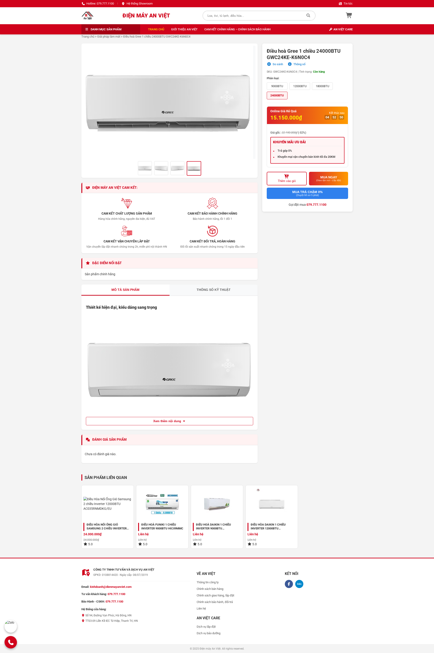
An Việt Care (343, 29)
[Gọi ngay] (11, 642)
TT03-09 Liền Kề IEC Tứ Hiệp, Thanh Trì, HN (111, 620)
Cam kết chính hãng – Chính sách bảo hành (237, 29)
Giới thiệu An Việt (184, 29)
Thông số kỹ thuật (214, 290)
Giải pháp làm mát (108, 36)
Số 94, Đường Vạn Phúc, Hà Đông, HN (108, 615)
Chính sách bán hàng (210, 589)
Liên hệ (201, 608)
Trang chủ (156, 29)
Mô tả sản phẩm (125, 290)
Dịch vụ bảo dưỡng (208, 633)
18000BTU (322, 86)
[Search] (308, 15)
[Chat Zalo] (11, 626)
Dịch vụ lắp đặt (206, 626)
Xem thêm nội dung (167, 421)
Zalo (299, 584)
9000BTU (277, 86)
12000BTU (300, 86)
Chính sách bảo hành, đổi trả (215, 602)
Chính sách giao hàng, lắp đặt (215, 595)
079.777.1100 (316, 204)
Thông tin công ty (208, 582)
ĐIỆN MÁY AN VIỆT (146, 15)
